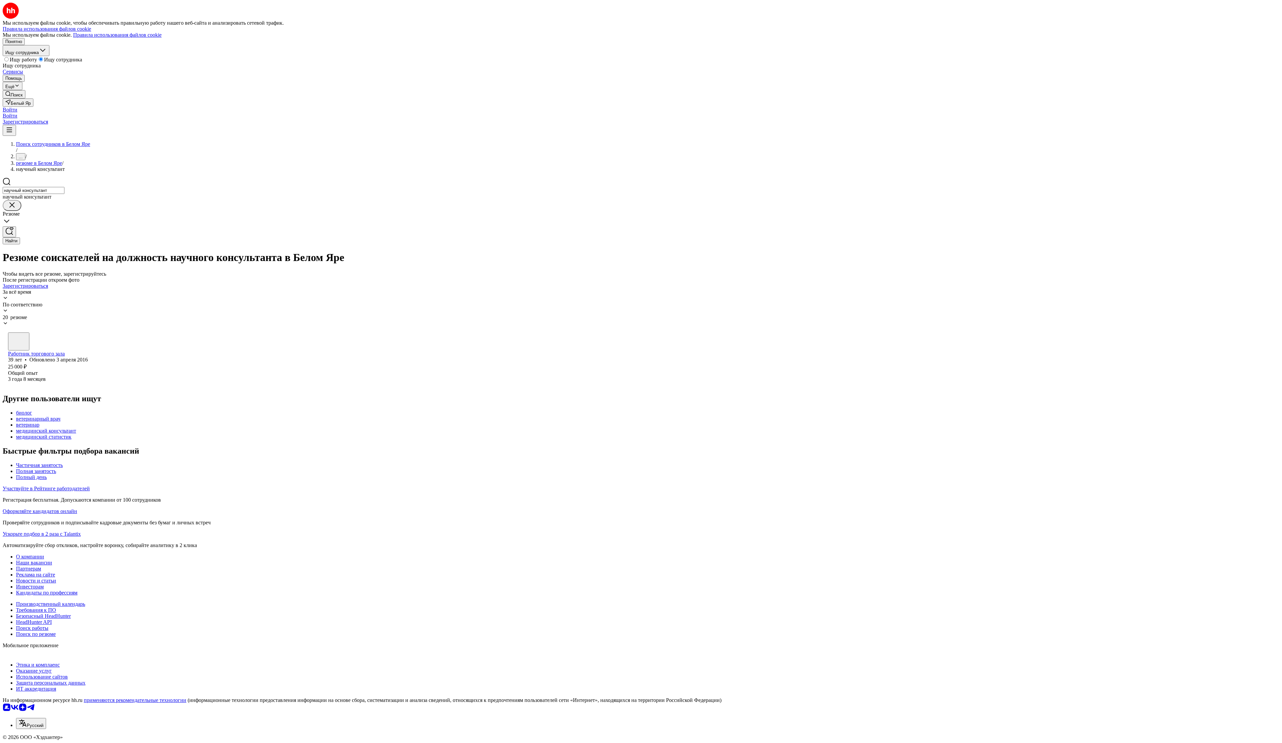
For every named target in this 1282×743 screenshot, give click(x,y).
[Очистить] (12, 205)
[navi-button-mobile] (9, 130)
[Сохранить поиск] (9, 231)
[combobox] (33, 190)
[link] (14, 94)
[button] (10, 109)
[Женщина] (18, 341)
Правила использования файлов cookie (117, 35)
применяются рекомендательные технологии (135, 700)
